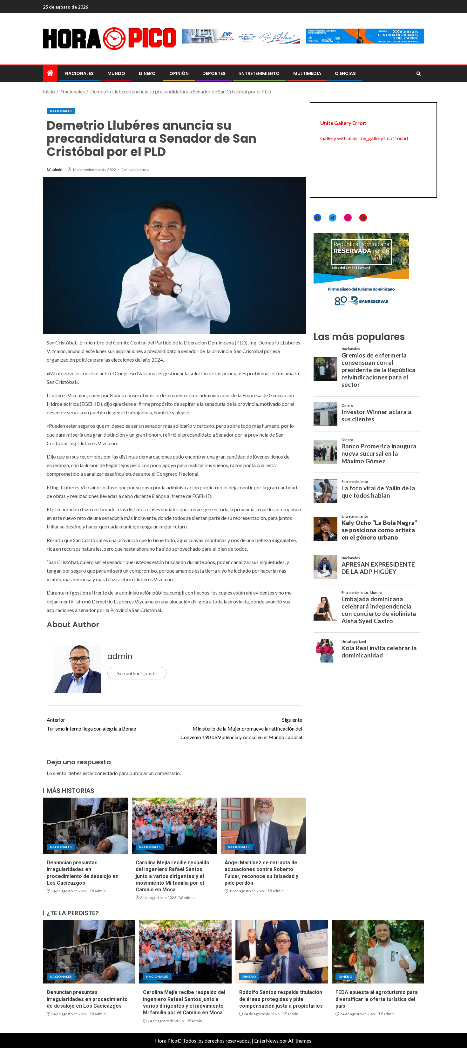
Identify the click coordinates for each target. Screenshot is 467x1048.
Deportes (214, 73)
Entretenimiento (259, 73)
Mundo (116, 73)
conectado (106, 773)
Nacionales (79, 73)
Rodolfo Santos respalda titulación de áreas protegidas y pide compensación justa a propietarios (281, 999)
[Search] (419, 74)
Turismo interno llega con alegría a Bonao (91, 724)
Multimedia (307, 73)
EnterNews (266, 1041)
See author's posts (137, 673)
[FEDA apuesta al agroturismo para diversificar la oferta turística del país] (378, 951)
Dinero (147, 73)
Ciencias (345, 73)
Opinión (179, 73)
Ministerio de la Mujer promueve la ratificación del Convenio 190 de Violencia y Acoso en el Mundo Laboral (241, 728)
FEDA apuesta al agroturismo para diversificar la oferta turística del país (376, 999)
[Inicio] (50, 73)
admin (57, 169)
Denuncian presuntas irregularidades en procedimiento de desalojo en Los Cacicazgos (87, 999)
